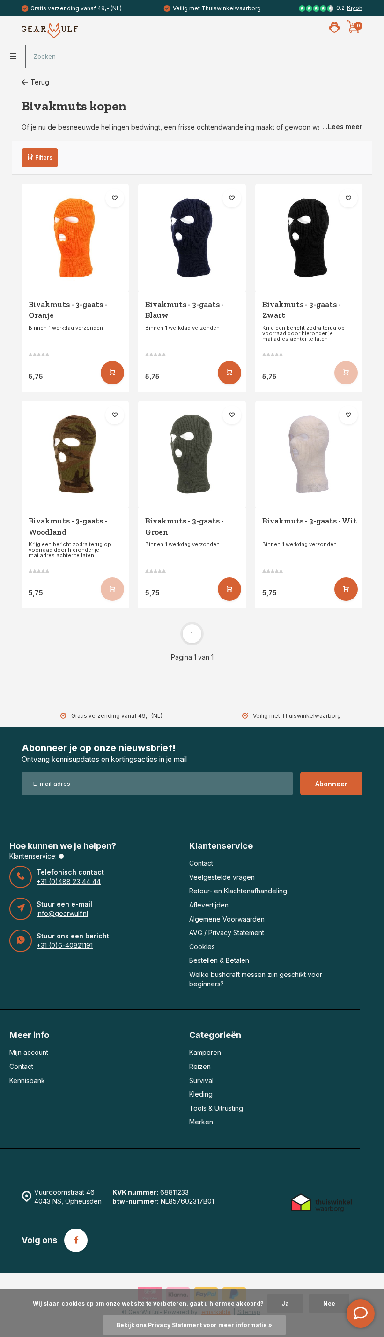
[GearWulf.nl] (50, 30)
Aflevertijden (209, 905)
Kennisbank (27, 1080)
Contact (201, 863)
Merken (201, 1122)
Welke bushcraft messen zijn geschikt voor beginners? (255, 979)
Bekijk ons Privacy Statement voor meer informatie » (194, 1325)
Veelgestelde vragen (222, 877)
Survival (201, 1080)
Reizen (200, 1066)
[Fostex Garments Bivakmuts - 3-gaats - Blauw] (191, 238)
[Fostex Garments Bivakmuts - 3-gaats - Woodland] (75, 454)
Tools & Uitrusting (216, 1108)
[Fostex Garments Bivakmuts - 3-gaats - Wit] (308, 454)
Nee (329, 1303)
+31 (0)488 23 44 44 (69, 881)
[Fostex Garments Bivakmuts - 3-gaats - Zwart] (308, 238)
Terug (39, 82)
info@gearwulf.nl (62, 913)
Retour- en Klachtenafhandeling (238, 891)
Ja (285, 1303)
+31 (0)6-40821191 (65, 945)
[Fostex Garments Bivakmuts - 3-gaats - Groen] (191, 454)
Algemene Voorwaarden (227, 919)
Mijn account (28, 1052)
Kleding (201, 1094)
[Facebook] (76, 1240)
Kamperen (205, 1052)
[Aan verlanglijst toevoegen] (114, 198)
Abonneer (331, 784)
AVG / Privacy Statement (226, 933)
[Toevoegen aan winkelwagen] (112, 372)
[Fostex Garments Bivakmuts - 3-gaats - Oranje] (75, 238)
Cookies (202, 947)
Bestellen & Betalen (219, 960)
